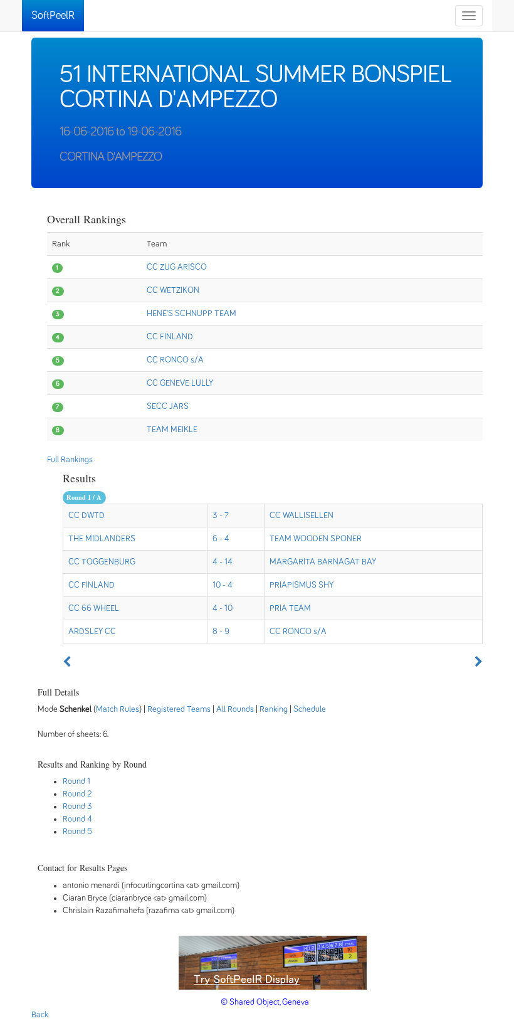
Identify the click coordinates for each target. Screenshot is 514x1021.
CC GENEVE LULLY (180, 383)
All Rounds (235, 709)
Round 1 (76, 781)
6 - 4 (220, 538)
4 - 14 (222, 562)
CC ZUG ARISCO (177, 267)
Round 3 (77, 806)
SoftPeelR (53, 15)
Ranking (274, 709)
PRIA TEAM (290, 608)
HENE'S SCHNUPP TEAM (191, 313)
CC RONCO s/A (175, 360)
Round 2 (77, 794)
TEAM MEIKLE (172, 429)
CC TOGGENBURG (101, 562)
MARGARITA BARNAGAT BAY (323, 562)
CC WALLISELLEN (301, 515)
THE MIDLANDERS (101, 538)
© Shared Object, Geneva (265, 1002)
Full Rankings (70, 459)
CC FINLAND (170, 336)
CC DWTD (86, 515)
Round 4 (77, 819)
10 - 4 (222, 585)
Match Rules (117, 709)
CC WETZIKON (173, 290)
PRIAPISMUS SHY (301, 585)
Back (39, 1014)
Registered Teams (179, 709)
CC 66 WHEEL (93, 608)
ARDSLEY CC (92, 631)
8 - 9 (220, 631)
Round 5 (77, 831)
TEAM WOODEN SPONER (316, 538)
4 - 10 (222, 608)
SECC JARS (168, 406)
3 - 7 (220, 515)
